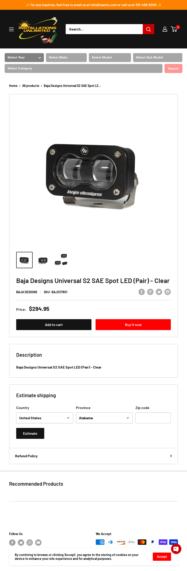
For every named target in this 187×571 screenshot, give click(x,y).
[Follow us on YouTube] (38, 542)
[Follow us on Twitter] (21, 542)
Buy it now (133, 324)
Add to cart (54, 324)
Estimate (30, 433)
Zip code (142, 407)
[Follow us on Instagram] (29, 542)
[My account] (165, 29)
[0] (174, 29)
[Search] (148, 29)
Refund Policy (26, 456)
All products (30, 86)
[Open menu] (11, 29)
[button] (176, 549)
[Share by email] (167, 291)
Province (83, 407)
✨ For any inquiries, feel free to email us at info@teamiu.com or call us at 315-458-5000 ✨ (93, 5)
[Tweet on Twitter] (159, 291)
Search (173, 68)
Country (22, 407)
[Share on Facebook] (141, 291)
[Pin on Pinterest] (150, 291)
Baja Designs (26, 292)
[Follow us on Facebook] (12, 542)
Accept (162, 556)
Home (13, 86)
